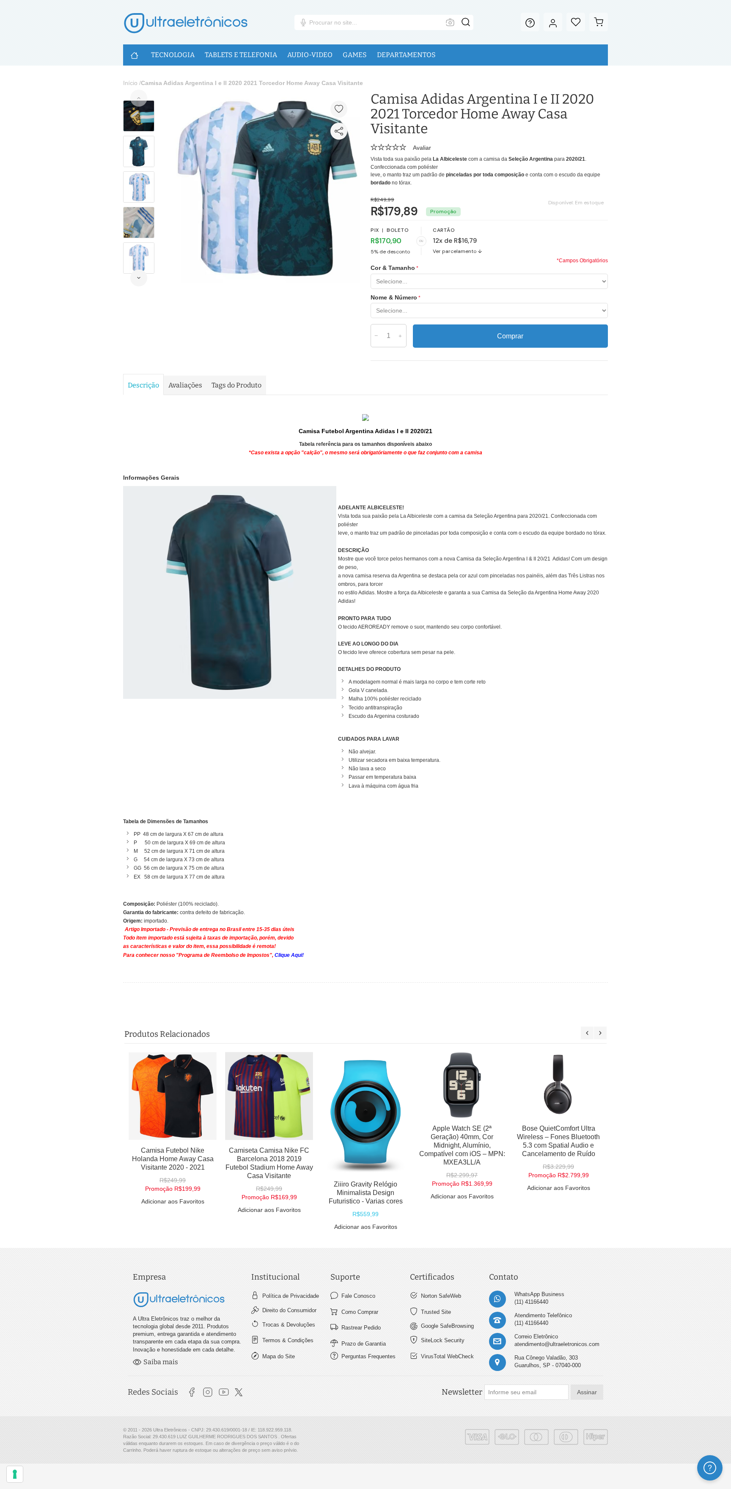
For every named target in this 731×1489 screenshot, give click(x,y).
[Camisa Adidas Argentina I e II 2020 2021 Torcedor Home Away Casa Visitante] (265, 96)
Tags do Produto (236, 385)
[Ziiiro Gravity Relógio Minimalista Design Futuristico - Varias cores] (365, 1113)
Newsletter (462, 1392)
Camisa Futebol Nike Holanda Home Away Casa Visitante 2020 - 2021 (173, 1159)
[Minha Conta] (553, 22)
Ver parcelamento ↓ (457, 251)
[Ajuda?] (530, 22)
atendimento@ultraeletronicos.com (556, 1344)
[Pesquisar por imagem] (450, 22)
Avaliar (422, 147)
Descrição (143, 385)
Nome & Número (394, 297)
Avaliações (185, 385)
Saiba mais (160, 1362)
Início (130, 83)
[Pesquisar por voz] (303, 22)
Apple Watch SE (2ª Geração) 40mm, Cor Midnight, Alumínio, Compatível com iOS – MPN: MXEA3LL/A (462, 1145)
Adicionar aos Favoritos (172, 1201)
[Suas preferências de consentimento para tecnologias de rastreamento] (15, 1474)
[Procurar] (466, 22)
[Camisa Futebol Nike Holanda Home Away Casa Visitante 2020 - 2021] (173, 1096)
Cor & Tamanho (393, 267)
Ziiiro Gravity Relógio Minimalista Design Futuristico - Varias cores (366, 1193)
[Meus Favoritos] (575, 22)
